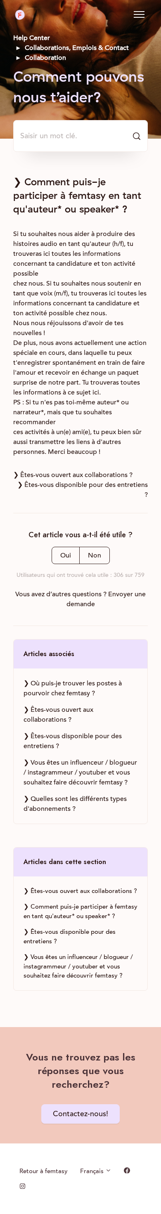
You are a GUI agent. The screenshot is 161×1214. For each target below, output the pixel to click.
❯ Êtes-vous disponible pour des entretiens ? (73, 741)
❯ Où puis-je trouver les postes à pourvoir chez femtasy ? (73, 688)
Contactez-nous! (80, 1114)
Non (94, 555)
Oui (65, 555)
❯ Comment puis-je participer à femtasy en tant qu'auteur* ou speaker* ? (80, 911)
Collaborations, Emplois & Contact (77, 47)
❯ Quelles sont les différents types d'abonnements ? (75, 803)
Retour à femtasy (43, 1171)
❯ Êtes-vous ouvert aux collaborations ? (73, 474)
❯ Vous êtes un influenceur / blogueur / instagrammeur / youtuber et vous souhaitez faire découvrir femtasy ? (80, 772)
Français (92, 1171)
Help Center (31, 38)
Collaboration (45, 57)
